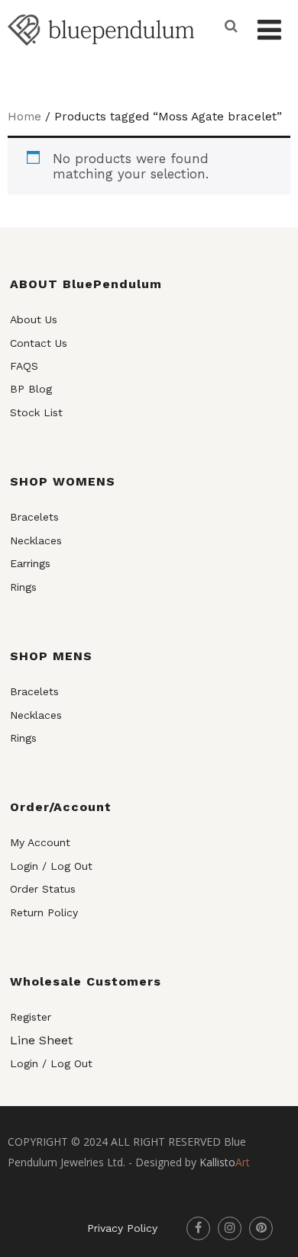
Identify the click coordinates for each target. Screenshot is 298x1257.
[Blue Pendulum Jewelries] (101, 56)
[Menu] (269, 30)
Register (30, 1017)
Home (24, 116)
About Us (33, 319)
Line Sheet (41, 1040)
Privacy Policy (122, 1228)
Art (224, 1162)
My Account (40, 842)
